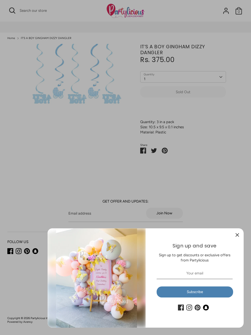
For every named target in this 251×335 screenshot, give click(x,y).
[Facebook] (181, 307)
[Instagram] (189, 307)
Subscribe (195, 292)
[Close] (237, 234)
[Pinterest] (198, 307)
